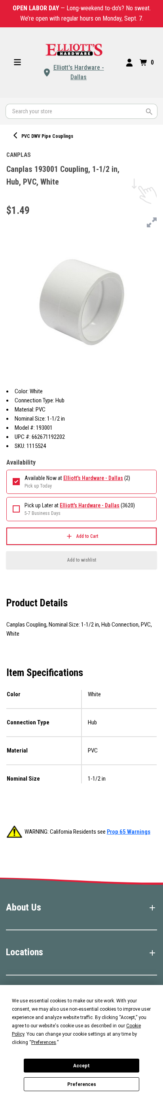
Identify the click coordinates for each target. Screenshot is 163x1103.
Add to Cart (87, 536)
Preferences (81, 1084)
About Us (23, 907)
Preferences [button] (43, 1042)
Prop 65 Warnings (128, 831)
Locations (24, 952)
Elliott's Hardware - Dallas (78, 72)
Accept (81, 1066)
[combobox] (81, 111)
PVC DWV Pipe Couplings (47, 136)
